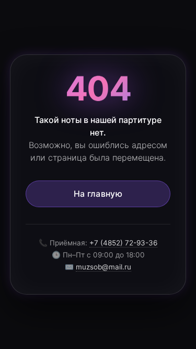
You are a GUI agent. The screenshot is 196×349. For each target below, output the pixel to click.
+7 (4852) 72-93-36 (123, 243)
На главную (98, 193)
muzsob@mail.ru (103, 267)
